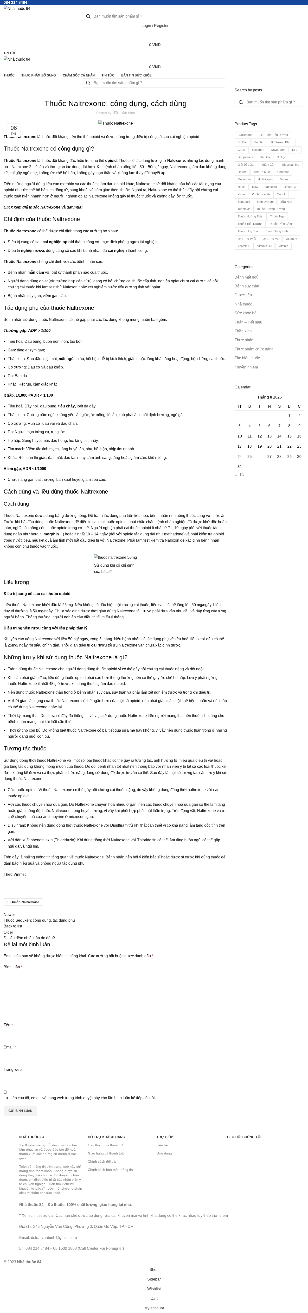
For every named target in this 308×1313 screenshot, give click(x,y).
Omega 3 (290, 187)
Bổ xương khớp (281, 142)
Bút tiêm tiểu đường (274, 135)
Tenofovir (244, 209)
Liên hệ (162, 1145)
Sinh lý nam (265, 201)
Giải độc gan (246, 164)
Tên (8, 1025)
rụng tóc (58, 432)
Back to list (13, 926)
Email (10, 1047)
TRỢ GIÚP (164, 1137)
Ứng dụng (164, 1153)
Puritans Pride (261, 194)
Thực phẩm (244, 340)
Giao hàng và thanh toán (107, 1153)
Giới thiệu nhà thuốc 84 (105, 1145)
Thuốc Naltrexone (20, 137)
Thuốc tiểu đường (250, 224)
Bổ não (259, 142)
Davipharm (278, 150)
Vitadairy (291, 239)
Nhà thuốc (243, 304)
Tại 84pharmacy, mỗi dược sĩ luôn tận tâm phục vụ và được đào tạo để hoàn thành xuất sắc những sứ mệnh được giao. (48, 1151)
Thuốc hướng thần (250, 216)
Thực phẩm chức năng (254, 349)
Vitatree (283, 246)
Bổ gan (243, 142)
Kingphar (283, 172)
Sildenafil (244, 201)
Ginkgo (281, 157)
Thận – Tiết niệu (248, 322)
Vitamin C (244, 246)
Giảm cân (268, 164)
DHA (295, 150)
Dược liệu (243, 295)
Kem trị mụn (261, 172)
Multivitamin (265, 179)
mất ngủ (66, 359)
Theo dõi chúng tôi (243, 1137)
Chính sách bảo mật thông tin (110, 1170)
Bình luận (13, 967)
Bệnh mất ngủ (246, 277)
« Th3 (239, 474)
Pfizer (241, 194)
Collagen (258, 150)
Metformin (244, 179)
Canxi (241, 150)
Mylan (284, 179)
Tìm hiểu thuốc (115, 90)
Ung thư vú (271, 239)
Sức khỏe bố (246, 313)
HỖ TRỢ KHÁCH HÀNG (106, 1137)
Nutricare (271, 187)
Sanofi (281, 194)
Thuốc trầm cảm (280, 224)
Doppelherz (245, 157)
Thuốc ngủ (277, 216)
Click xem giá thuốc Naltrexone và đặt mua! (43, 207)
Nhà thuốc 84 (31, 1137)
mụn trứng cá (37, 432)
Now (255, 187)
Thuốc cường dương (271, 209)
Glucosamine (290, 164)
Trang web (13, 1069)
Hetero (242, 172)
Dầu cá (265, 157)
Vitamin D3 (264, 246)
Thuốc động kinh (276, 231)
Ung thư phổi (247, 239)
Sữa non (286, 201)
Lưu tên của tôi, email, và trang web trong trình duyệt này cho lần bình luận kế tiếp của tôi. (80, 1098)
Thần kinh (243, 331)
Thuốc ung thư (248, 231)
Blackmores (245, 135)
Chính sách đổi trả (102, 1161)
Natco (241, 187)
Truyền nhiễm (246, 367)
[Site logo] (17, 8)
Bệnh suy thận (247, 286)
